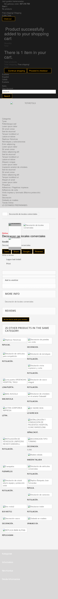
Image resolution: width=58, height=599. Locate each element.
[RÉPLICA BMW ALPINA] (14, 530)
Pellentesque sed (9, 123)
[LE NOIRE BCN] (39, 408)
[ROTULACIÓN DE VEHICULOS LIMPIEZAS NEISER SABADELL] (14, 441)
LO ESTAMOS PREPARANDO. (15, 205)
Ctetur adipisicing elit (10, 151)
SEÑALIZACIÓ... (33, 432)
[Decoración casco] (14, 518)
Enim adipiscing (8, 144)
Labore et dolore (8, 136)
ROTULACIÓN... (8, 449)
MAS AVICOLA (7, 399)
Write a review (8, 255)
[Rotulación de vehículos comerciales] (39, 467)
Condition (6, 241)
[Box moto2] (14, 506)
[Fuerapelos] (14, 466)
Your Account (7, 88)
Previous (15, 224)
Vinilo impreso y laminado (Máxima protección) (21, 192)
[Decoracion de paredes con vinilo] (39, 340)
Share (16, 251)
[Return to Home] (5, 214)
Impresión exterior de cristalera (14, 167)
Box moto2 (7, 512)
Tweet (6, 251)
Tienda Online (7, 202)
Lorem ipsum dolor (9, 126)
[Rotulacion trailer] (39, 506)
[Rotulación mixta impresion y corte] (39, 366)
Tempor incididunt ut (10, 134)
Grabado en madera (10, 200)
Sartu (4, 86)
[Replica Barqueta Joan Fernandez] (39, 481)
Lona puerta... (8, 387)
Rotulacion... (33, 401)
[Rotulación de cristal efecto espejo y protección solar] (14, 483)
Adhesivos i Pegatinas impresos (15, 187)
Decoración (6, 197)
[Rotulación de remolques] (39, 354)
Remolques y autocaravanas (13, 141)
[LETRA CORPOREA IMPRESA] (14, 409)
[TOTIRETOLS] (29, 109)
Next (15, 248)
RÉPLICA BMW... (8, 535)
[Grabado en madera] (39, 518)
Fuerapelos (7, 472)
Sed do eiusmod (8, 131)
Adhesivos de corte (10, 190)
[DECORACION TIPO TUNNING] (39, 440)
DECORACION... (33, 446)
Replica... (31, 488)
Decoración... (8, 524)
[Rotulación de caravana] (39, 494)
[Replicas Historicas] (14, 339)
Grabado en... (33, 524)
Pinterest (39, 251)
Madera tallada (34, 460)
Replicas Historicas (10, 139)
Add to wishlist (11, 280)
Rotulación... (8, 361)
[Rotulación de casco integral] (39, 381)
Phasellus (6, 184)
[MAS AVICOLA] (14, 394)
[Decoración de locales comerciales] (36, 226)
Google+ (27, 251)
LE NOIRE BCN (32, 413)
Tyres (4, 121)
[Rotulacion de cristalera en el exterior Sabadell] (39, 395)
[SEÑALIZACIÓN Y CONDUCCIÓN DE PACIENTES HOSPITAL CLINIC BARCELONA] (39, 423)
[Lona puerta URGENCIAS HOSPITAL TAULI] (14, 381)
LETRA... (5, 416)
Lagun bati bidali (13, 259)
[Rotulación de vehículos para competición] (14, 355)
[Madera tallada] (39, 454)
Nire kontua (7, 570)
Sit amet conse (8, 128)
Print (8, 263)
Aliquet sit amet (8, 179)
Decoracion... (33, 347)
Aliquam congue (8, 162)
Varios (4, 195)
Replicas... (6, 345)
